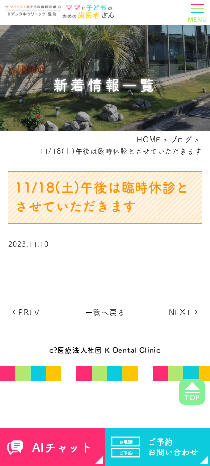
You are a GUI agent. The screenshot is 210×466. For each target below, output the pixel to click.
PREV (28, 312)
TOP (192, 397)
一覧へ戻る (105, 312)
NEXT (180, 312)
